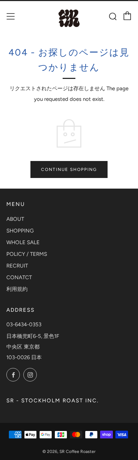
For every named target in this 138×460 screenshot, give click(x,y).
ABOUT (15, 219)
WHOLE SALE (23, 242)
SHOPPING (20, 231)
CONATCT (19, 277)
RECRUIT (17, 266)
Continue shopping (69, 169)
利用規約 (17, 289)
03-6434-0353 (23, 324)
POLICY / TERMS (26, 254)
